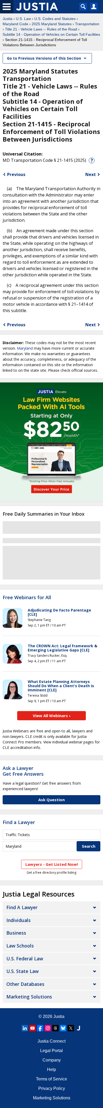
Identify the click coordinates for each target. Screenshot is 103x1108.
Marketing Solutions (29, 996)
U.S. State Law (22, 971)
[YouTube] (32, 1028)
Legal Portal (51, 1050)
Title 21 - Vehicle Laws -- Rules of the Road (41, 29)
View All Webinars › (52, 715)
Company (52, 1060)
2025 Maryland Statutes (52, 24)
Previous (16, 174)
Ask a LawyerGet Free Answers (23, 771)
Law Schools (20, 946)
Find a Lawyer (19, 822)
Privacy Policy (51, 1088)
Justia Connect (51, 1041)
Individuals (18, 920)
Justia (7, 19)
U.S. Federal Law (24, 958)
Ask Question (51, 799)
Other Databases (25, 984)
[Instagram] (48, 1028)
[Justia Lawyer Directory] (78, 1028)
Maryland (25, 348)
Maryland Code (15, 24)
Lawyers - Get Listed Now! (51, 864)
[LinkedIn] (25, 1028)
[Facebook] (40, 1028)
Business (16, 933)
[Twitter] (71, 1028)
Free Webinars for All (27, 597)
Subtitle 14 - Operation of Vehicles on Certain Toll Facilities (51, 34)
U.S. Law (23, 19)
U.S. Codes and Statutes (55, 19)
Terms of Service (51, 1079)
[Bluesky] (63, 1028)
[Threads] (55, 1028)
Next (90, 174)
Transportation (87, 24)
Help (51, 1069)
